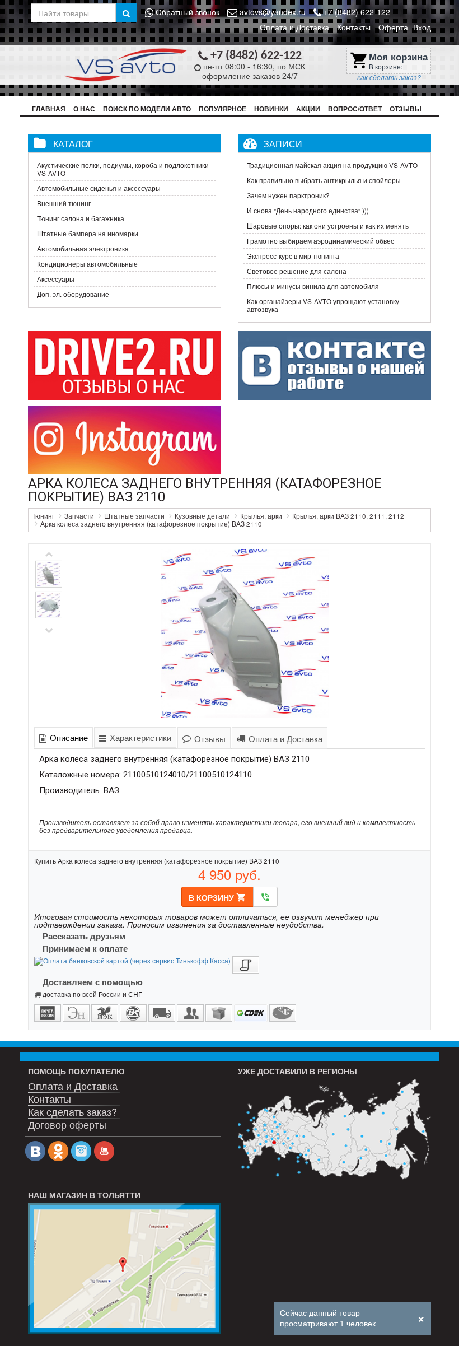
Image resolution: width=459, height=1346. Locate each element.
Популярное (222, 109)
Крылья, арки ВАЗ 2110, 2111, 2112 (348, 515)
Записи (283, 143)
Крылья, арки (261, 515)
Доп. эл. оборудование (73, 294)
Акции (308, 109)
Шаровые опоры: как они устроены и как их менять (328, 225)
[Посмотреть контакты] (124, 1268)
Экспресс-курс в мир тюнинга (293, 255)
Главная (48, 109)
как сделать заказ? (389, 77)
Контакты (354, 26)
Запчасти (79, 515)
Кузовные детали (202, 515)
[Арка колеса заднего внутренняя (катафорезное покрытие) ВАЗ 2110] (245, 633)
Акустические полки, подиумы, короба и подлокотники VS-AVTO (123, 169)
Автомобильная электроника (83, 248)
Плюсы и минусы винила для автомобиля (313, 286)
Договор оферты (67, 1123)
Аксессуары (55, 278)
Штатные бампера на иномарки (87, 233)
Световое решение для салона (296, 271)
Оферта (393, 26)
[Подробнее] (334, 1129)
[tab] (63, 737)
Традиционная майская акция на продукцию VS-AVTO (332, 165)
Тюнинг (43, 515)
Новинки (271, 109)
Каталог (73, 143)
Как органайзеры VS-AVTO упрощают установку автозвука (323, 305)
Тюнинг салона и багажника (80, 218)
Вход (422, 26)
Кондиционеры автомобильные (87, 263)
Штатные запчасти (134, 515)
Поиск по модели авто (147, 109)
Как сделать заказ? (72, 1111)
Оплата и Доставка (294, 26)
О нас (84, 109)
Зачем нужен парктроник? (288, 195)
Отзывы (405, 109)
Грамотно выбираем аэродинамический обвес (320, 240)
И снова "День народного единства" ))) (308, 210)
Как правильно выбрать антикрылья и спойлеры (324, 180)
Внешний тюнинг (64, 203)
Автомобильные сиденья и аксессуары (99, 188)
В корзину (217, 897)
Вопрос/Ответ (355, 109)
